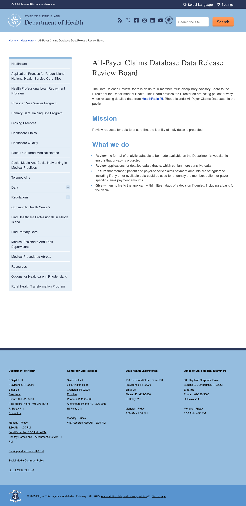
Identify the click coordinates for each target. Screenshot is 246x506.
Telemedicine (20, 177)
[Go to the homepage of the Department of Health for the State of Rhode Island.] (16, 20)
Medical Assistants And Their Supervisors (32, 244)
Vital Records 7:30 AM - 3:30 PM (86, 422)
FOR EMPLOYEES (20, 470)
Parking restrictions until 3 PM (26, 451)
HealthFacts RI (152, 98)
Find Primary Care (24, 231)
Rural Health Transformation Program (38, 286)
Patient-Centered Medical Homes (35, 152)
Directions (15, 394)
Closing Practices (23, 122)
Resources (19, 266)
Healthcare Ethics (24, 132)
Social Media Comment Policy (26, 460)
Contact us (15, 413)
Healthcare (27, 40)
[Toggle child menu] (68, 187)
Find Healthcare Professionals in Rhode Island (39, 219)
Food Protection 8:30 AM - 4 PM (27, 432)
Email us (14, 389)
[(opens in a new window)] (120, 20)
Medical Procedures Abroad (31, 256)
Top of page (159, 496)
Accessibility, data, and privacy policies (124, 496)
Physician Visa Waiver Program (34, 103)
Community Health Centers (30, 207)
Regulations (19, 197)
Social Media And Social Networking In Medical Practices (39, 165)
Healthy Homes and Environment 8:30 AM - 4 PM (35, 439)
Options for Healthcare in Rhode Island (39, 276)
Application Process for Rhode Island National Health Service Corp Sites (37, 76)
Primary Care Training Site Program (36, 113)
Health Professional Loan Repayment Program (38, 90)
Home (12, 40)
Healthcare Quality (24, 142)
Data (14, 187)
